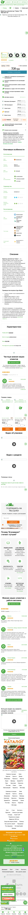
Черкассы (15, 778)
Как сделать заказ (21, 872)
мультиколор (18, 159)
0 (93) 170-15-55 (17, 848)
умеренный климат (18, 221)
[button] (21, 119)
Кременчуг (15, 800)
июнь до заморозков (17, 165)
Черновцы (21, 798)
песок (17, 230)
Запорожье (7, 778)
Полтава (8, 785)
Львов (6, 781)
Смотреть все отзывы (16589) (14, 700)
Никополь (20, 783)
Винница (13, 781)
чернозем (18, 235)
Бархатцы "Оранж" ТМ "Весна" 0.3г (7, 420)
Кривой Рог (20, 781)
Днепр (20, 776)
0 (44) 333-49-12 (8, 848)
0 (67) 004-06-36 (17, 850)
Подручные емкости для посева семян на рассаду (12, 483)
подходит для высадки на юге (19, 218)
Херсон (22, 778)
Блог (7, 810)
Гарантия (7, 812)
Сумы (20, 785)
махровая (11, 332)
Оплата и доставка (17, 812)
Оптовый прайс (19, 826)
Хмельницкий (6, 787)
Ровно (14, 785)
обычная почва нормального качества (19, 227)
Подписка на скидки (14, 817)
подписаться (13, 522)
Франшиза (4, 869)
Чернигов (15, 787)
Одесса (14, 776)
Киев (20, 774)
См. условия (20, 572)
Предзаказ (20, 824)
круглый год (16, 191)
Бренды (14, 828)
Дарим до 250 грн (14, 819)
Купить (8, 429)
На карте (14, 857)
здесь (21, 367)
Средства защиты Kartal (10, 821)
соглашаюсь (12, 525)
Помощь (21, 821)
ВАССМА (7, 341)
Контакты (19, 810)
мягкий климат (19, 214)
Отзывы (10, 815)
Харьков (8, 776)
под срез (18, 181)
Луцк (6, 783)
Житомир (22, 787)
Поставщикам (9, 826)
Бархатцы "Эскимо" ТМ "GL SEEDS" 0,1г (20, 420)
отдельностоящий (20, 178)
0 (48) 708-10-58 (7, 850)
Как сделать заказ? (10, 824)
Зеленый (18, 171)
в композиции (19, 176)
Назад (5, 8)
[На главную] (2, 2)
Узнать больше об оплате (12, 142)
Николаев (13, 783)
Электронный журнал (8, 872)
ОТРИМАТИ (8, 898)
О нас (13, 810)
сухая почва (19, 233)
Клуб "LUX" (17, 815)
